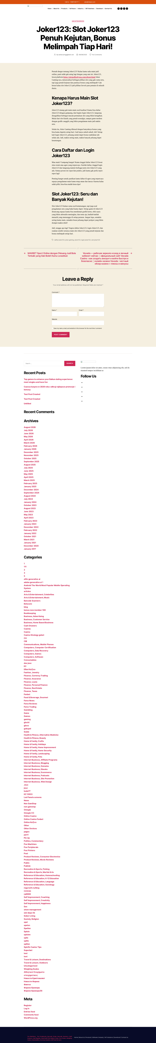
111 (25, 567)
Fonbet (27, 694)
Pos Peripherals (31, 847)
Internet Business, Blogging (36, 763)
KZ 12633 (28, 794)
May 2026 (28, 436)
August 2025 (30, 465)
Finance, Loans (30, 682)
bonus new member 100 (35, 610)
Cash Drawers (30, 626)
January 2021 (30, 543)
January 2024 (30, 502)
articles (27, 591)
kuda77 (27, 791)
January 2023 (30, 524)
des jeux (28, 663)
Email (81, 310)
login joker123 (86, 240)
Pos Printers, (62, 1038)
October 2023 (30, 505)
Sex (25, 906)
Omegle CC (29, 813)
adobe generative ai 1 (33, 582)
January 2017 (30, 549)
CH (25, 638)
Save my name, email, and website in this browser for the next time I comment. (78, 328)
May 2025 (28, 474)
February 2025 (30, 483)
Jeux (26, 785)
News (26, 800)
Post (26, 853)
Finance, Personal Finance (35, 685)
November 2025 (31, 455)
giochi (26, 722)
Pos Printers (29, 850)
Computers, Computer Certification (40, 647)
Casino (27, 632)
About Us (56, 8)
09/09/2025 (83, 55)
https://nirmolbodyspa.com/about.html (79, 77)
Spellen (27, 928)
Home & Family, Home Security (37, 750)
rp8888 (27, 894)
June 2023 (29, 511)
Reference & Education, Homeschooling (42, 875)
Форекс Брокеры (32, 988)
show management (32, 909)
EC (25, 666)
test (25, 953)
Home (49, 8)
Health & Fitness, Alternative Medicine (41, 735)
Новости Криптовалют (34, 978)
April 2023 (28, 518)
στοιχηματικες (31, 975)
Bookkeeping (30, 613)
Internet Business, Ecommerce (38, 772)
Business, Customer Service (37, 619)
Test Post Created (32, 394)
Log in (26, 1008)
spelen (27, 925)
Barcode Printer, (52, 1036)
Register (28, 1005)
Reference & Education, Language (39, 881)
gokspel (27, 729)
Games (27, 716)
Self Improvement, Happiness (37, 903)
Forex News (29, 700)
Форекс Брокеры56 (33, 991)
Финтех (27, 984)
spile (26, 938)
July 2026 (28, 430)
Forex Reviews (30, 704)
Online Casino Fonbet (33, 819)
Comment (55, 292)
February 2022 (30, 530)
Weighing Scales (31, 969)
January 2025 (30, 486)
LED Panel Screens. (56, 1040)
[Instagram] (118, 8)
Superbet (28, 950)
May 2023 (28, 514)
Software (73, 8)
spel (26, 922)
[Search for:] (43, 364)
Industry (80, 8)
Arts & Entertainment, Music (36, 597)
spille (26, 941)
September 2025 (31, 461)
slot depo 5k (29, 913)
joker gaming (69, 240)
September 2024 (31, 493)
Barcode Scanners (32, 601)
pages (26, 832)
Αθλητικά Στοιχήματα (34, 972)
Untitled (27, 403)
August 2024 (30, 496)
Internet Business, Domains (36, 766)
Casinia (27, 629)
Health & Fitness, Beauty (35, 738)
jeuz (26, 788)
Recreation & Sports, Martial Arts (39, 872)
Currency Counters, (45, 1040)
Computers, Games (32, 654)
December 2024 (31, 490)
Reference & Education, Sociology (39, 885)
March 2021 (29, 539)
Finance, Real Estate (33, 688)
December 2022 (31, 527)
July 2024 (28, 499)
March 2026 (29, 443)
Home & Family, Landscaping (37, 753)
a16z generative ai (32, 579)
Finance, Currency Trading (36, 675)
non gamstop (30, 807)
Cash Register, (37, 1038)
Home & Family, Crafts (34, 741)
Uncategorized (78, 21)
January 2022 (30, 533)
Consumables (30, 660)
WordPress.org (30, 1018)
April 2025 (28, 477)
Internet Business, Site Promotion (39, 778)
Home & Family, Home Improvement (40, 747)
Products (64, 8)
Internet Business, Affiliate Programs (40, 760)
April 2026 (28, 440)
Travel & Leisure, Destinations (37, 959)
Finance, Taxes (30, 691)
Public (26, 863)
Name (54, 310)
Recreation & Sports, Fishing (36, 869)
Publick (27, 866)
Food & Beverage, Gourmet (36, 697)
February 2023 (30, 521)
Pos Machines (30, 844)
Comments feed (31, 1015)
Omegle (27, 810)
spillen (27, 944)
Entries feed (29, 1012)
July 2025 (28, 468)
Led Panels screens (33, 797)
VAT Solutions (89, 8)
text (25, 956)
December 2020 (31, 546)
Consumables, (36, 1040)
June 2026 (29, 433)
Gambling (28, 710)
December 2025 (31, 452)
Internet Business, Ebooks (35, 769)
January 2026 (30, 449)
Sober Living (29, 916)
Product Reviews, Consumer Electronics (42, 856)
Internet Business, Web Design (38, 782)
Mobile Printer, (54, 1038)
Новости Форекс (31, 981)
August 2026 (30, 427)
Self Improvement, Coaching (36, 897)
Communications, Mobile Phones (39, 644)
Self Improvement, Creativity (37, 900)
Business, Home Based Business (38, 622)
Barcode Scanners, (63, 1036)
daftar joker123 (59, 240)
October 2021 (30, 536)
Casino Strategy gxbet (34, 635)
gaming (27, 719)
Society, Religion (31, 919)
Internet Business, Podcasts (36, 775)
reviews (27, 891)
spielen (27, 934)
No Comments (97, 55)
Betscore (28, 604)
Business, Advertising (34, 616)
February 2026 (30, 446)
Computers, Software (33, 657)
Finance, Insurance (32, 679)
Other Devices (30, 828)
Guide (26, 732)
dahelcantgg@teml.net (66, 55)
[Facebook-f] (121, 8)
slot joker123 (95, 240)
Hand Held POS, (45, 1038)
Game (26, 713)
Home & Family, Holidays (35, 744)
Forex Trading (30, 707)
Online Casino (30, 816)
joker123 (77, 240)
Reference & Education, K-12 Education (41, 878)
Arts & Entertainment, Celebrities (39, 594)
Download (99, 8)
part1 (26, 835)
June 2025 (29, 471)
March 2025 (29, 480)
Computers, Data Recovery (36, 651)
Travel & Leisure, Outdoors (36, 963)
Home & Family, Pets (33, 757)
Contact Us (108, 8)
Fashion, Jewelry (31, 672)
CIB (25, 641)
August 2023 (30, 508)
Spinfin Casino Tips (32, 947)
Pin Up (27, 838)
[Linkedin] (124, 8)
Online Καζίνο (30, 822)
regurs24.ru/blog (31, 888)
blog (26, 607)
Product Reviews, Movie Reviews (39, 860)
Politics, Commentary (33, 841)
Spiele (27, 931)
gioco (26, 725)
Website (54, 319)
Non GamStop (30, 803)
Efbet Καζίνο (29, 669)
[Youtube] (127, 8)
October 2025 (30, 458)
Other (26, 825)
